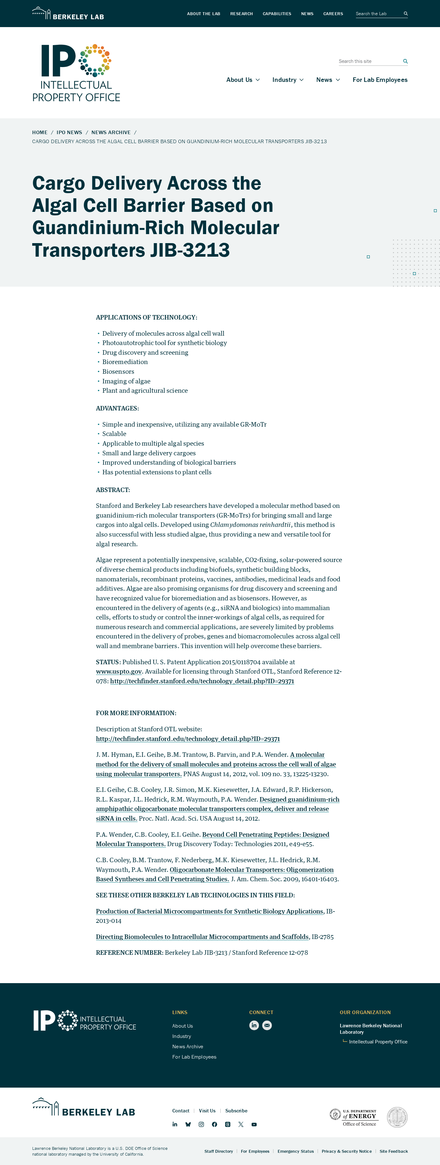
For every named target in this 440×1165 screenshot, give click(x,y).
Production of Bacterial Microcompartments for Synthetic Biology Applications (209, 911)
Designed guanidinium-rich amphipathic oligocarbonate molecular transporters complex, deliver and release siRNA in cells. (218, 808)
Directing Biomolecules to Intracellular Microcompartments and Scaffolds (202, 936)
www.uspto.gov (119, 671)
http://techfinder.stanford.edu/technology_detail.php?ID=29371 (202, 681)
